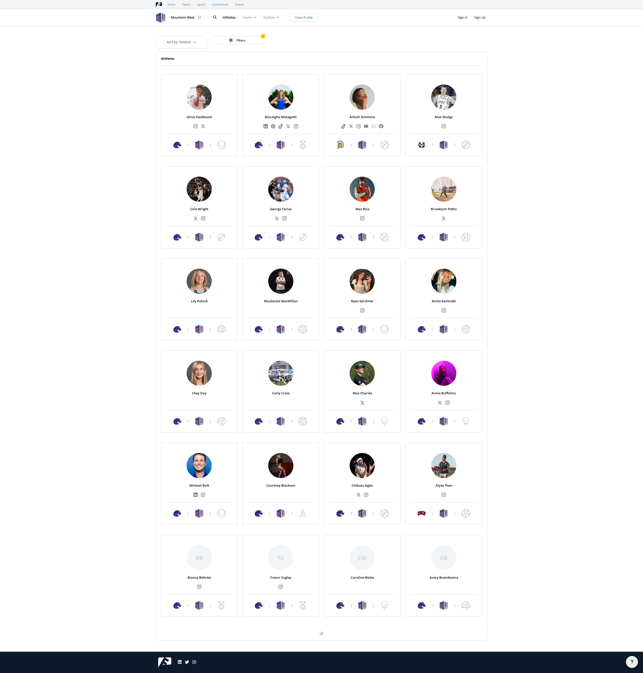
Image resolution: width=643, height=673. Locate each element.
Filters (240, 40)
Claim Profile (304, 17)
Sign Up (480, 17)
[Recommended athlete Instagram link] (195, 126)
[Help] (632, 662)
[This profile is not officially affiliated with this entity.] (200, 17)
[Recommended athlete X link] (203, 126)
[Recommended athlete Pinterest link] (273, 126)
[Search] (215, 17)
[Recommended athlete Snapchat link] (373, 126)
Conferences (220, 4)
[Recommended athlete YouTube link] (366, 126)
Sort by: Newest (179, 42)
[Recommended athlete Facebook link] (381, 126)
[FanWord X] (185, 662)
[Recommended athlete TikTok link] (281, 126)
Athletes (229, 17)
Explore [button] (269, 17)
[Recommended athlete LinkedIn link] (265, 126)
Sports (201, 4)
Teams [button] (247, 17)
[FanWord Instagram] (192, 662)
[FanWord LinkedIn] (178, 662)
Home (171, 4)
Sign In (463, 17)
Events (239, 4)
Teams (186, 4)
